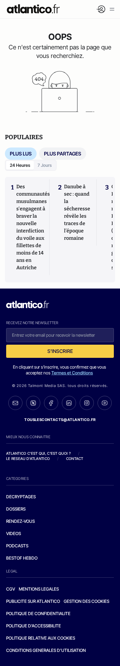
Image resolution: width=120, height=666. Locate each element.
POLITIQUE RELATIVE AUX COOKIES (40, 638)
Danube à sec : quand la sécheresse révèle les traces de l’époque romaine (77, 212)
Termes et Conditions (72, 372)
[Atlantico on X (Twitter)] (33, 403)
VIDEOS (13, 533)
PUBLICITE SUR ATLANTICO (33, 601)
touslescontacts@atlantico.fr (60, 419)
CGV (10, 588)
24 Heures (20, 165)
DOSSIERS (16, 508)
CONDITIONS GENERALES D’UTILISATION (46, 650)
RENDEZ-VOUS (20, 521)
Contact (74, 458)
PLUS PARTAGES (62, 154)
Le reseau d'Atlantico (28, 458)
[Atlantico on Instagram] (87, 403)
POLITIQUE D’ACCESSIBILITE (33, 625)
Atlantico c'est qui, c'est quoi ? (38, 453)
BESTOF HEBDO (22, 558)
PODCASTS (17, 545)
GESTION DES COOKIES (86, 601)
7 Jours (45, 165)
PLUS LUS (21, 154)
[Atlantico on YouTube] (105, 403)
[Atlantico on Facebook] (51, 403)
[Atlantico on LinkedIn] (69, 403)
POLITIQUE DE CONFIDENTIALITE (38, 613)
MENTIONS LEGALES (39, 588)
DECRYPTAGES (21, 496)
